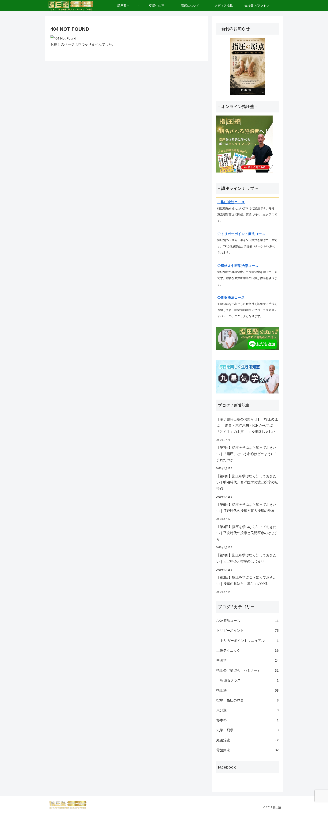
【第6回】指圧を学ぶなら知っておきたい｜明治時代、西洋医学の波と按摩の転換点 (247, 482)
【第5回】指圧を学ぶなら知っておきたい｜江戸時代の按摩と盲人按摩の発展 (246, 508)
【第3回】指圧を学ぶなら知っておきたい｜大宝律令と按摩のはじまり (246, 558)
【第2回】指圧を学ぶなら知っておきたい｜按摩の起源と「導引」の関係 (246, 580)
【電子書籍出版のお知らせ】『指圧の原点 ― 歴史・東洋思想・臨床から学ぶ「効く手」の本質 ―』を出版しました (247, 425)
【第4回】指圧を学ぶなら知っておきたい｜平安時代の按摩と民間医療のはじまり (247, 533)
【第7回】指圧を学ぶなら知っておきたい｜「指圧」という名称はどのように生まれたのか (247, 454)
